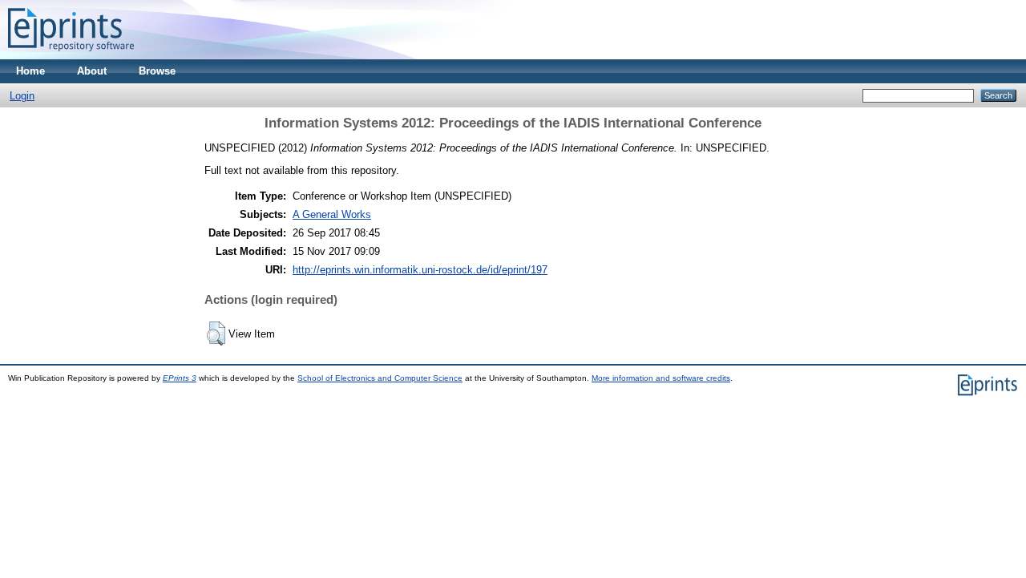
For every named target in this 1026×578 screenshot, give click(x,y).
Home (30, 71)
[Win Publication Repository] (71, 56)
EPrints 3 (179, 378)
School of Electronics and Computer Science (380, 378)
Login (22, 96)
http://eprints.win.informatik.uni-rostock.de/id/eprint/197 (420, 270)
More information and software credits (661, 378)
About (92, 71)
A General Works (332, 214)
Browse (157, 71)
